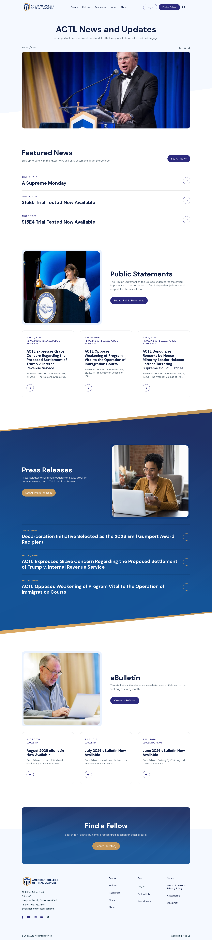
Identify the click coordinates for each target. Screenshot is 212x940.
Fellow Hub (144, 894)
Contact (171, 878)
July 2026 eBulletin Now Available (105, 752)
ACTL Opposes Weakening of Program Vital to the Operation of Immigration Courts (105, 357)
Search (141, 878)
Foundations (144, 901)
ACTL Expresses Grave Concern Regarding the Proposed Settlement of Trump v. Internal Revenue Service (47, 359)
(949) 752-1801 (37, 904)
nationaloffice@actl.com (41, 908)
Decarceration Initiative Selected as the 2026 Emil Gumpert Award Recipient (98, 539)
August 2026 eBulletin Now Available (45, 752)
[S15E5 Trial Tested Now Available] (186, 200)
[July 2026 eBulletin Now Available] (88, 774)
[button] (183, 7)
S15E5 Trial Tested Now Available (58, 202)
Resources (100, 7)
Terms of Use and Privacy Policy (176, 887)
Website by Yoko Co (180, 936)
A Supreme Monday (44, 183)
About (124, 7)
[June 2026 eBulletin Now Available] (146, 774)
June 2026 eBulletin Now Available (164, 752)
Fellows (86, 7)
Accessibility (173, 895)
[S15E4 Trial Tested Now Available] (186, 219)
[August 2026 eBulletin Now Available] (30, 774)
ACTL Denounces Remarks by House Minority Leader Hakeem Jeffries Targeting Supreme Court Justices (163, 359)
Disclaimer (172, 902)
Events (74, 7)
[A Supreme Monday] (186, 180)
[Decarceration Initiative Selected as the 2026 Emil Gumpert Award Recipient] (186, 537)
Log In (150, 7)
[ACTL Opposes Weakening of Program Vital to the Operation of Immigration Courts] (88, 387)
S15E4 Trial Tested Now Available (58, 222)
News (113, 7)
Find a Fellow (169, 7)
